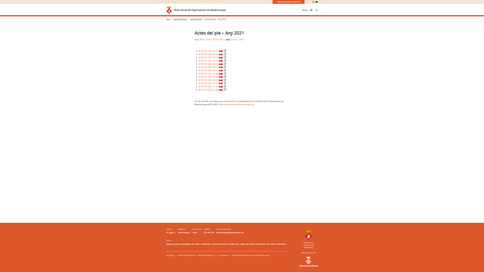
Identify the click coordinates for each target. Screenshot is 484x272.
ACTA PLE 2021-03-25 (209, 60)
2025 (201, 39)
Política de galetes (206, 255)
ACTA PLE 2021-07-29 (209, 76)
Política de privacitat (186, 255)
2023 (215, 39)
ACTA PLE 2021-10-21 (209, 83)
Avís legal (170, 255)
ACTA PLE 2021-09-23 (209, 80)
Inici (168, 19)
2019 (241, 39)
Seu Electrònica (180, 19)
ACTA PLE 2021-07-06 (209, 73)
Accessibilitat (222, 255)
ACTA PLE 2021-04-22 (209, 64)
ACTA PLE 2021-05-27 (209, 67)
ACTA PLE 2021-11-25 (209, 86)
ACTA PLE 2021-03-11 (209, 57)
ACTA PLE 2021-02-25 (209, 54)
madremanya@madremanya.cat (238, 104)
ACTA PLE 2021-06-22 (209, 70)
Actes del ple (195, 19)
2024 (208, 39)
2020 (235, 39)
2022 (221, 39)
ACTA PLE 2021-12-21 (209, 89)
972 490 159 (209, 232)
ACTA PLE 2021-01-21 (209, 51)
